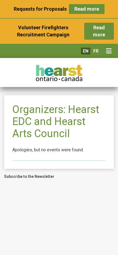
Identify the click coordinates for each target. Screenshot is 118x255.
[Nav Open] (110, 51)
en (85, 51)
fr (96, 51)
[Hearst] (59, 73)
